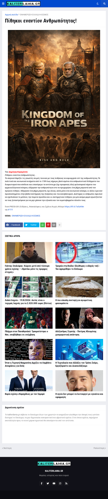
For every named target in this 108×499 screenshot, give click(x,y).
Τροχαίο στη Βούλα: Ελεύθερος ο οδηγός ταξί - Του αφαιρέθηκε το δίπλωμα (77, 267)
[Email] (53, 224)
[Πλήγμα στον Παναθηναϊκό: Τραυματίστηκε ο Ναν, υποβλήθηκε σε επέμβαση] (29, 318)
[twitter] (47, 483)
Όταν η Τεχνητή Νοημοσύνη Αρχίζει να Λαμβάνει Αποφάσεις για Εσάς (28, 364)
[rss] (66, 483)
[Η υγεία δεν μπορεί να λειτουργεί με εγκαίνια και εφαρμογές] (79, 380)
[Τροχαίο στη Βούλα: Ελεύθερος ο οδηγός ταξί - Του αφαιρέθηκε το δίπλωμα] (79, 252)
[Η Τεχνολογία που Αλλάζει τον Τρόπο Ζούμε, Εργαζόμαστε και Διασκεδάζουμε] (79, 349)
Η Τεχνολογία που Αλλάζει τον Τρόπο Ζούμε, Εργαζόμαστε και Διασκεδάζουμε (76, 364)
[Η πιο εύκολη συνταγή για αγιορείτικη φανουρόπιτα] (79, 286)
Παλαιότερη (99, 448)
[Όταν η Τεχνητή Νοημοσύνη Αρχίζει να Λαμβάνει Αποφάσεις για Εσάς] (29, 349)
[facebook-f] (41, 483)
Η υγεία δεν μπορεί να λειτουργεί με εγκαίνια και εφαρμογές (79, 395)
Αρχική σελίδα (11, 15)
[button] (3, 3)
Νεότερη (8, 448)
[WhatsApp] (42, 224)
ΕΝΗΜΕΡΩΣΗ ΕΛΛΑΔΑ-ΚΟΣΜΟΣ (34, 15)
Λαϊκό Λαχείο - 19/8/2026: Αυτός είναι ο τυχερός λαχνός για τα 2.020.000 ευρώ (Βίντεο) (28, 302)
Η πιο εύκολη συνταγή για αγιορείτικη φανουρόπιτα (73, 302)
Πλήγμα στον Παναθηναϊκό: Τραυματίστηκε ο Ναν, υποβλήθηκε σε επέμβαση (26, 333)
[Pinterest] (48, 224)
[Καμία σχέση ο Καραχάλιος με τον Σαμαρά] (29, 380)
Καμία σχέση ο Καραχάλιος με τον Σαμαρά (24, 394)
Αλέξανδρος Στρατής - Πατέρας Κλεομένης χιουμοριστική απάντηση (75, 333)
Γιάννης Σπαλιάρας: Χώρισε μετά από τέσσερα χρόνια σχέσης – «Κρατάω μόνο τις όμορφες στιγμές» (27, 268)
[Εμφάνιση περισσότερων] (59, 224)
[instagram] (60, 483)
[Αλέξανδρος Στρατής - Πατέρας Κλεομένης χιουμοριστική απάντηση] (79, 318)
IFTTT (10, 210)
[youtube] (54, 483)
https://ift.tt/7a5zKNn (74, 206)
